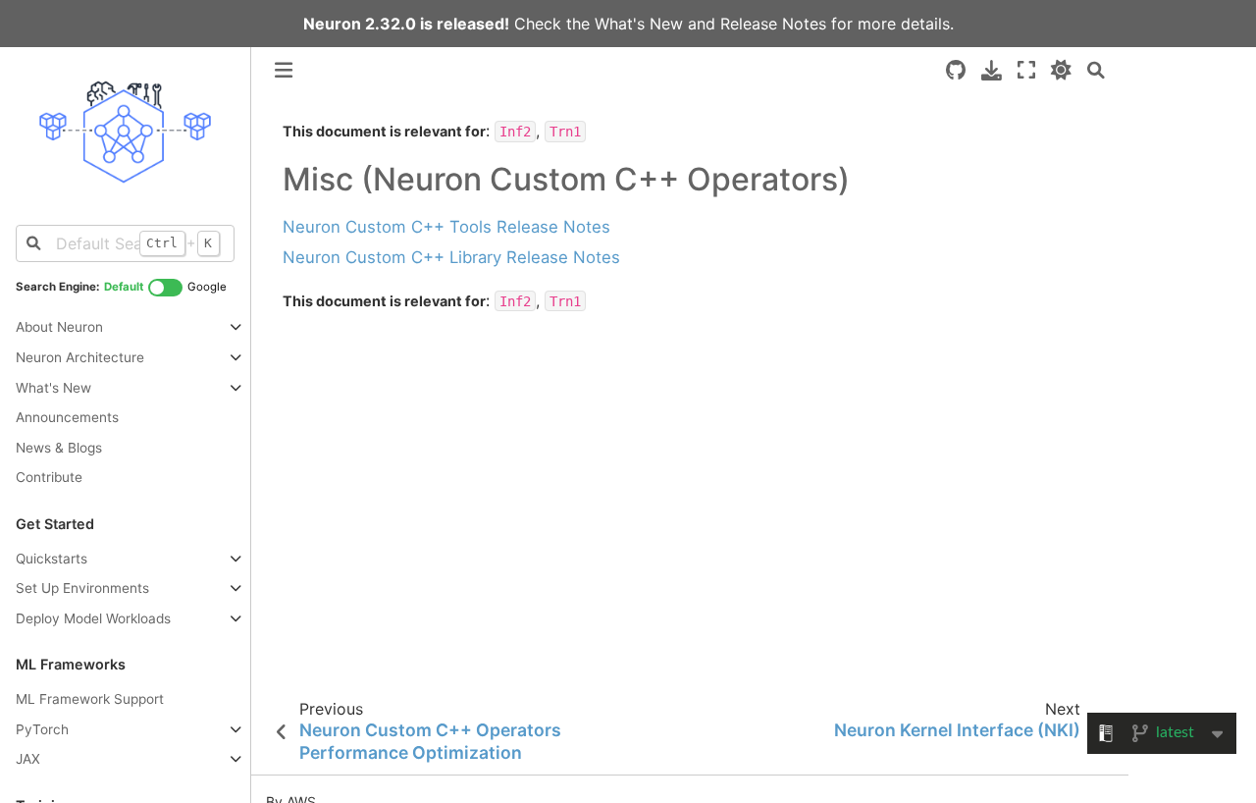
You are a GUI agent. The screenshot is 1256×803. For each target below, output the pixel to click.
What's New (639, 23)
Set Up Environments (82, 588)
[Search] (1096, 70)
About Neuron (59, 327)
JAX (28, 759)
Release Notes (773, 23)
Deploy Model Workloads (93, 618)
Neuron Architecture (80, 357)
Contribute (49, 477)
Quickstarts (51, 558)
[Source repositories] (955, 70)
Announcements (67, 417)
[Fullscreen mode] (1026, 70)
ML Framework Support (90, 699)
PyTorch (42, 729)
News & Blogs (59, 447)
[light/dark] (1061, 70)
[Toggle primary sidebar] (283, 70)
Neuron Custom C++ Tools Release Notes (446, 227)
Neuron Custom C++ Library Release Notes (451, 257)
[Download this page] (991, 70)
